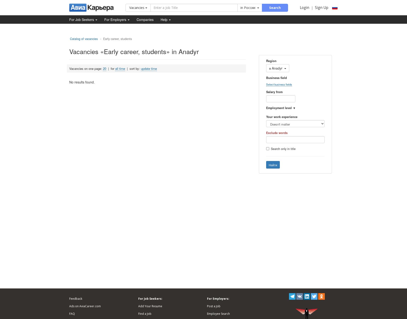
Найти (273, 165)
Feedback (75, 299)
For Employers (115, 19)
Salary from (274, 92)
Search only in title (283, 149)
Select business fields (279, 84)
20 (104, 68)
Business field (276, 78)
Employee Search (218, 314)
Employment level (279, 108)
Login (304, 7)
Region (271, 61)
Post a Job (213, 306)
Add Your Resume (150, 306)
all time (120, 68)
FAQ (72, 314)
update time (149, 68)
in (247, 7)
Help (164, 19)
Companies (145, 19)
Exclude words (277, 133)
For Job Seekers (82, 19)
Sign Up (321, 7)
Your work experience (281, 117)
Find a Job (144, 314)
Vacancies (137, 7)
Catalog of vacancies (84, 39)
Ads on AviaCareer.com (85, 306)
